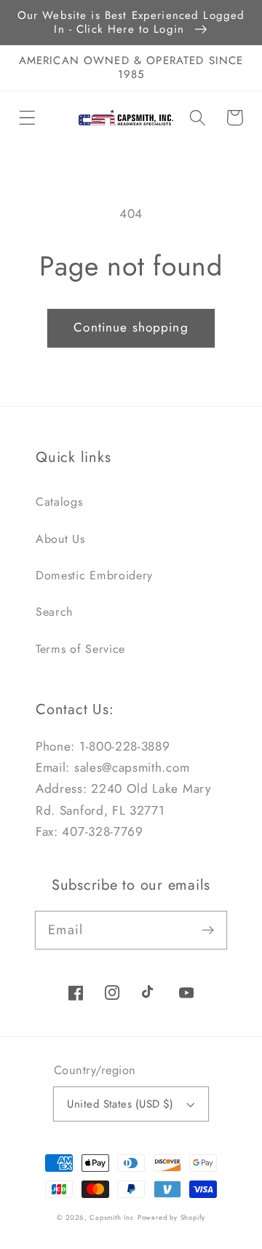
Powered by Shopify (172, 1218)
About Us (60, 538)
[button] (27, 117)
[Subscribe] (207, 930)
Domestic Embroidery (94, 575)
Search (54, 611)
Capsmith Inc (112, 1218)
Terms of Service (80, 649)
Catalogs (59, 501)
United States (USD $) (120, 1104)
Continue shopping (131, 327)
